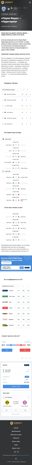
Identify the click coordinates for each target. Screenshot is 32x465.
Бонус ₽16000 (6, 262)
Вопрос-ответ (16, 448)
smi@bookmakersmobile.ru (23, 455)
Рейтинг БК (16, 438)
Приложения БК (16, 431)
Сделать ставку (16, 386)
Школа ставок (16, 441)
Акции (16, 445)
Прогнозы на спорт (16, 434)
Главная (16, 428)
